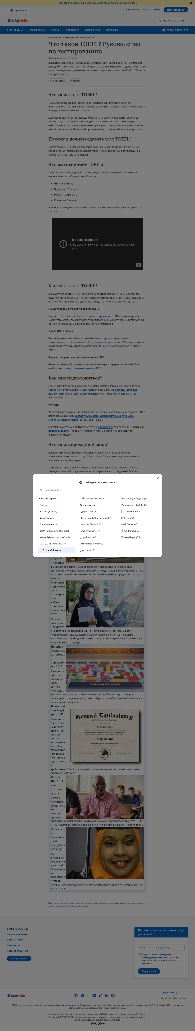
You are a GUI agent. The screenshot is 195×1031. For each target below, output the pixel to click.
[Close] (158, 478)
